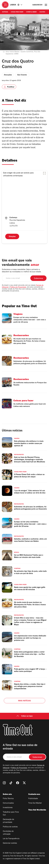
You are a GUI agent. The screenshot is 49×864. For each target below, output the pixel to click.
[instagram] (4, 782)
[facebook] (17, 782)
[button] (44, 173)
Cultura (42, 12)
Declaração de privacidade (8, 821)
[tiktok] (11, 782)
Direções (12, 237)
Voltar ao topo (27, 716)
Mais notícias (24, 701)
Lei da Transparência (11, 839)
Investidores (7, 808)
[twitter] (24, 782)
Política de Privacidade (18, 287)
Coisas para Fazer (17, 12)
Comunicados (8, 803)
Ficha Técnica (8, 799)
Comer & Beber (31, 12)
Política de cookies (10, 827)
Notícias (5, 12)
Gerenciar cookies (10, 843)
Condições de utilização (8, 832)
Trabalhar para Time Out (11, 813)
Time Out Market (35, 803)
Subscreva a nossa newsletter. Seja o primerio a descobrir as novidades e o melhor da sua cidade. (21, 271)
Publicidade (33, 799)
